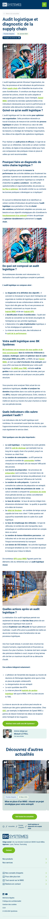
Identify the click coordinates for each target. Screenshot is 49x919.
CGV (4, 908)
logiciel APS (29, 311)
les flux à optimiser (10, 189)
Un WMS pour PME (19, 368)
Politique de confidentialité (12, 901)
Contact (9, 850)
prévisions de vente (38, 492)
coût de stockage (19, 448)
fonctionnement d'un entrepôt (15, 215)
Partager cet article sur (11, 38)
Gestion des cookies (10, 904)
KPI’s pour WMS (20, 559)
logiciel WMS (10, 311)
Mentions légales (8, 898)
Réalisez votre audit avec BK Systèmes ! (20, 723)
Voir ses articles (19, 736)
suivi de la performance (16, 333)
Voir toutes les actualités (24, 817)
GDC (4, 711)
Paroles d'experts (21, 826)
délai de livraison (15, 510)
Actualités (11, 826)
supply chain (12, 88)
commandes (29, 460)
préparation (10, 473)
